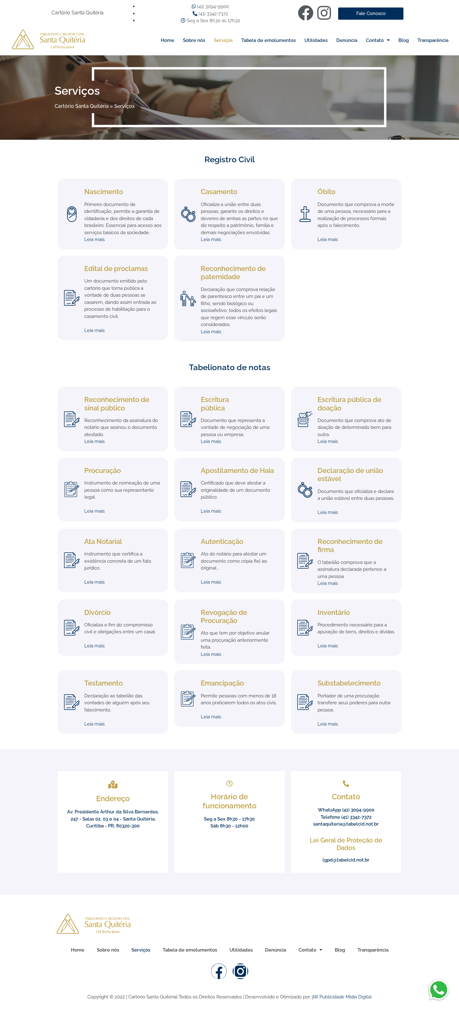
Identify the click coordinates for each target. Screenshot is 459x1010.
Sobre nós (194, 40)
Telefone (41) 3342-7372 (346, 817)
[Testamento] (72, 702)
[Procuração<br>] (72, 489)
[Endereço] (113, 785)
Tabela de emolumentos (268, 40)
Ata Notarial (103, 541)
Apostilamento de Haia (237, 470)
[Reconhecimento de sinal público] (72, 419)
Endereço (113, 798)
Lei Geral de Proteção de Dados (346, 844)
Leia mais (94, 239)
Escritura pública (215, 403)
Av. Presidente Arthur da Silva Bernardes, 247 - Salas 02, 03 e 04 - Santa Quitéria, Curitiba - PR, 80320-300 (113, 819)
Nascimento (103, 192)
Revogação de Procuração (224, 616)
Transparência (432, 40)
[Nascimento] (72, 214)
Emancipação (222, 683)
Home (167, 40)
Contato (375, 40)
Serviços (223, 40)
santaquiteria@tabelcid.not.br (346, 824)
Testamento (103, 683)
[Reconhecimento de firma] (305, 561)
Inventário (334, 612)
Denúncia (346, 40)
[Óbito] (305, 214)
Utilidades (316, 40)
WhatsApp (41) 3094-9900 (346, 810)
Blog (403, 40)
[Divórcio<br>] (72, 628)
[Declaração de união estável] (305, 490)
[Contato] (346, 784)
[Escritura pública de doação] (305, 419)
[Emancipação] (188, 698)
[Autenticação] (188, 560)
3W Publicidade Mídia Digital (341, 997)
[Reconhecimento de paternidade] (188, 298)
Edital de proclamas (116, 268)
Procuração (102, 470)
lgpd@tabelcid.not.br (346, 860)
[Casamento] (188, 214)
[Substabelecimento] (305, 702)
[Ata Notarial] (72, 560)
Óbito (326, 192)
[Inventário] (305, 628)
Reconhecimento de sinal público (116, 403)
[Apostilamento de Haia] (188, 489)
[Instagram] (324, 13)
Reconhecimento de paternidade (233, 272)
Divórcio (97, 612)
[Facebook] (305, 13)
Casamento (219, 192)
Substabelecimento (349, 683)
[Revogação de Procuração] (188, 632)
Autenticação (222, 541)
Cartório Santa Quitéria (82, 106)
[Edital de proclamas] (72, 298)
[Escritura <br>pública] (188, 419)
